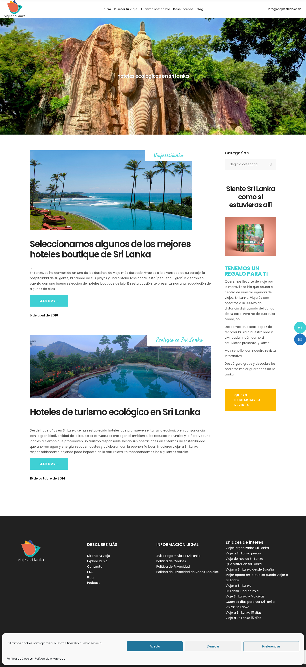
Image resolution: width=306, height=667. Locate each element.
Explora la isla (97, 561)
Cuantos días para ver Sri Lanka (250, 601)
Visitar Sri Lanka (237, 607)
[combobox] (250, 164)
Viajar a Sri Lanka (238, 585)
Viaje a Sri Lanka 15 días (243, 618)
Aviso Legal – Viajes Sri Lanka (178, 556)
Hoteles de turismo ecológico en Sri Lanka (115, 412)
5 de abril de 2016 (44, 315)
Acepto (155, 646)
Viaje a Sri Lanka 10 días (243, 612)
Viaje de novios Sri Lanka (244, 558)
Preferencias (271, 646)
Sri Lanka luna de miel (242, 591)
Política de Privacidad (173, 566)
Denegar (213, 646)
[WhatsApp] (300, 328)
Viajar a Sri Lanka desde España (250, 569)
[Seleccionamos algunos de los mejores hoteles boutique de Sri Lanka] (111, 190)
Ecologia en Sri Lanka (179, 340)
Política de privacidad (50, 658)
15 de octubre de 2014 (47, 478)
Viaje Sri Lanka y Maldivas (245, 596)
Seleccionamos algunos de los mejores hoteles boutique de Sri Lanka (110, 249)
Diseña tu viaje (98, 556)
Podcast (93, 582)
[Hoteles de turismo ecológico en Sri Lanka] (120, 366)
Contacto (94, 566)
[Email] (300, 339)
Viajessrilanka (168, 156)
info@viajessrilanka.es (285, 9)
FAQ (90, 572)
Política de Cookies (20, 658)
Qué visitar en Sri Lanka (244, 564)
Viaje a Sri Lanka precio (243, 553)
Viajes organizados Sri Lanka (247, 548)
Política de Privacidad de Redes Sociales (187, 572)
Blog (90, 577)
